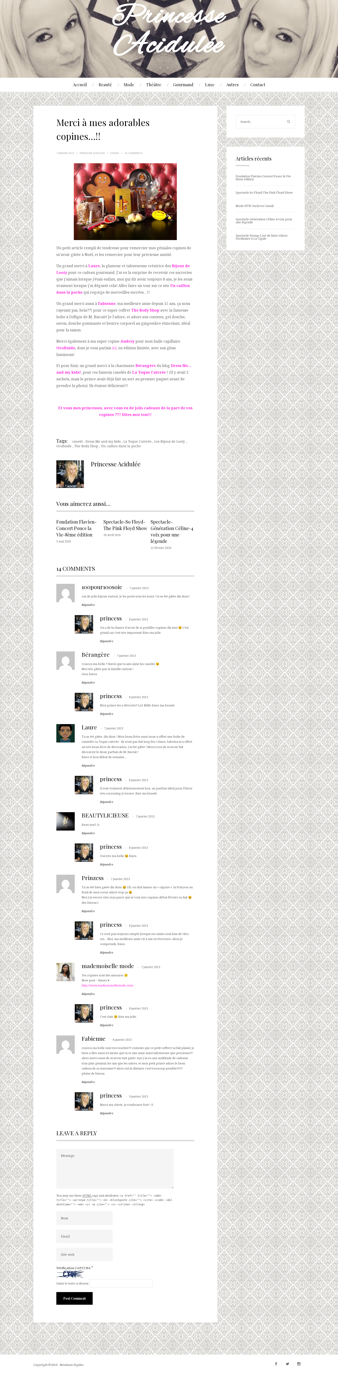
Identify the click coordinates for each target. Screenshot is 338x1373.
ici (114, 347)
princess (111, 618)
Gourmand (183, 84)
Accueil (80, 84)
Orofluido (64, 446)
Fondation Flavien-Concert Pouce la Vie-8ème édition (76, 528)
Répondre (88, 605)
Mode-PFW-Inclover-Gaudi (255, 206)
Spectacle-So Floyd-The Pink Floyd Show (125, 525)
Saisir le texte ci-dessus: (72, 1283)
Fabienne (94, 1038)
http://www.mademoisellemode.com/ (107, 985)
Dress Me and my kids (103, 441)
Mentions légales (71, 1365)
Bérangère (96, 654)
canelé (77, 441)
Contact (257, 84)
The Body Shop (86, 446)
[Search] (288, 121)
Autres (232, 84)
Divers (114, 153)
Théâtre (153, 84)
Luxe (210, 84)
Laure (89, 727)
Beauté (105, 84)
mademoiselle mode (108, 965)
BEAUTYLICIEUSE (105, 815)
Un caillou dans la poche (121, 446)
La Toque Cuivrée (149, 372)
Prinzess (93, 877)
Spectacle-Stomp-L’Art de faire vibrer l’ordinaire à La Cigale (262, 237)
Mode (129, 84)
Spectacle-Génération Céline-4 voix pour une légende (172, 531)
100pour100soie (102, 586)
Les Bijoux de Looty (169, 441)
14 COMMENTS (133, 153)
